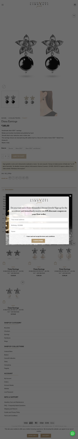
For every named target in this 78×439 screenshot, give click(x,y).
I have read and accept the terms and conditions (40, 236)
